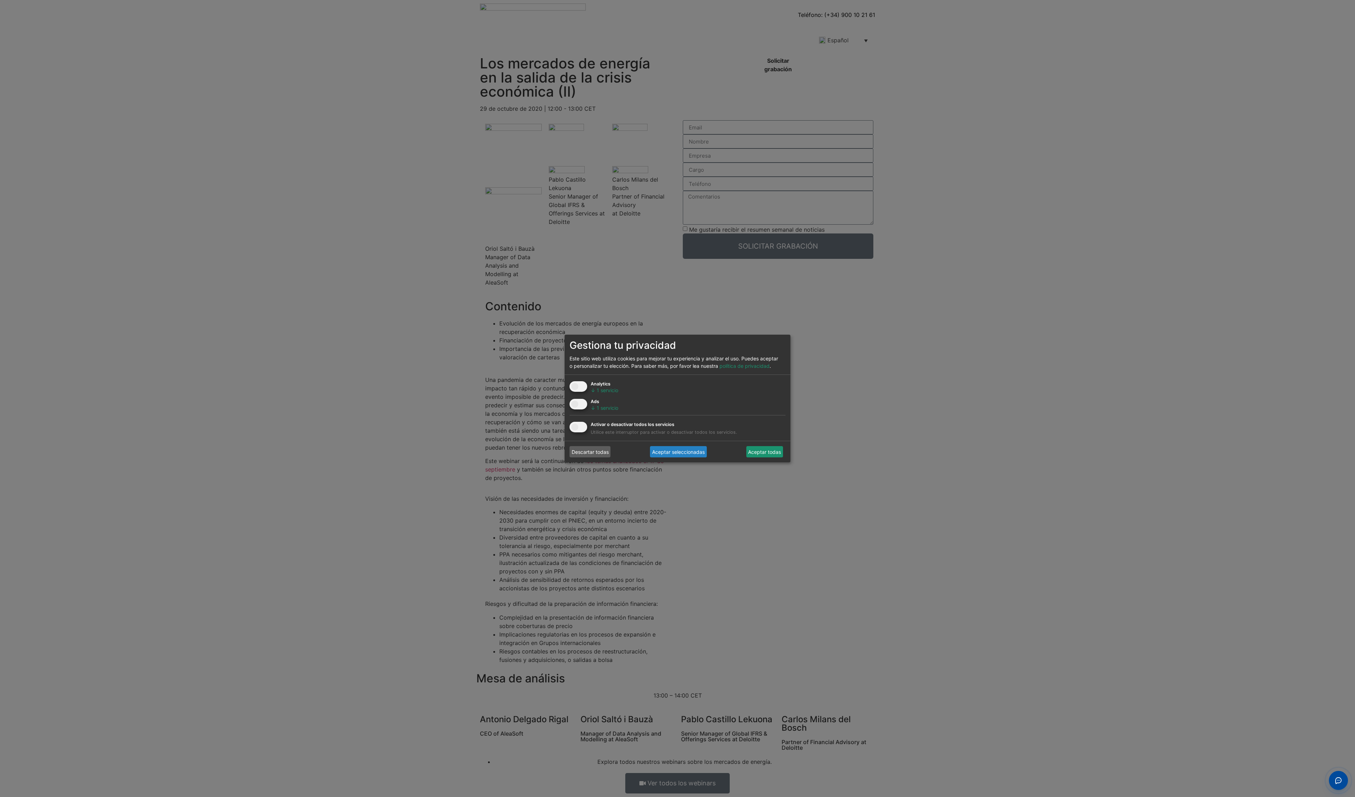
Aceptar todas (764, 452)
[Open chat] (1338, 780)
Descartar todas (590, 452)
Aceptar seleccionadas (678, 452)
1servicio (604, 390)
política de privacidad (744, 366)
